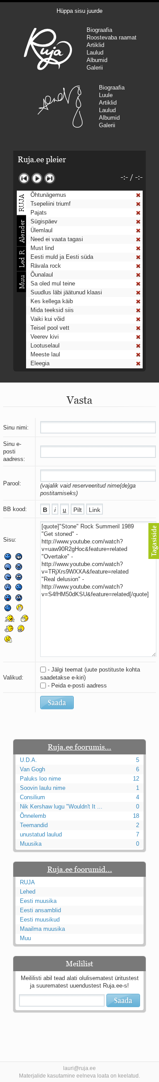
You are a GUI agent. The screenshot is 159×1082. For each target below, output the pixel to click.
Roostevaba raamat (111, 37)
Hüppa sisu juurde (79, 11)
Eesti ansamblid (40, 910)
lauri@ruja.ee (79, 1068)
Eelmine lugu (24, 178)
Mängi (36, 178)
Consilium (32, 797)
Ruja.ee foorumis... (79, 746)
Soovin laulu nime (42, 788)
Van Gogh (32, 769)
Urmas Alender (60, 106)
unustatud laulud (41, 834)
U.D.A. (28, 760)
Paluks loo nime (40, 778)
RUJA (48, 48)
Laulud (95, 52)
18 (136, 815)
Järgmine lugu (49, 178)
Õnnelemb (33, 815)
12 (136, 778)
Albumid (97, 60)
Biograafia (99, 30)
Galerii (95, 67)
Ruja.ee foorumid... (79, 869)
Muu (25, 938)
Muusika (31, 843)
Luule (106, 95)
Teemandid (34, 825)
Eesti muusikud (40, 919)
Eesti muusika (38, 901)
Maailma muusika (42, 929)
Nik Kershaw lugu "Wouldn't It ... (61, 806)
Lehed (27, 891)
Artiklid (95, 45)
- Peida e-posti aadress (77, 685)
